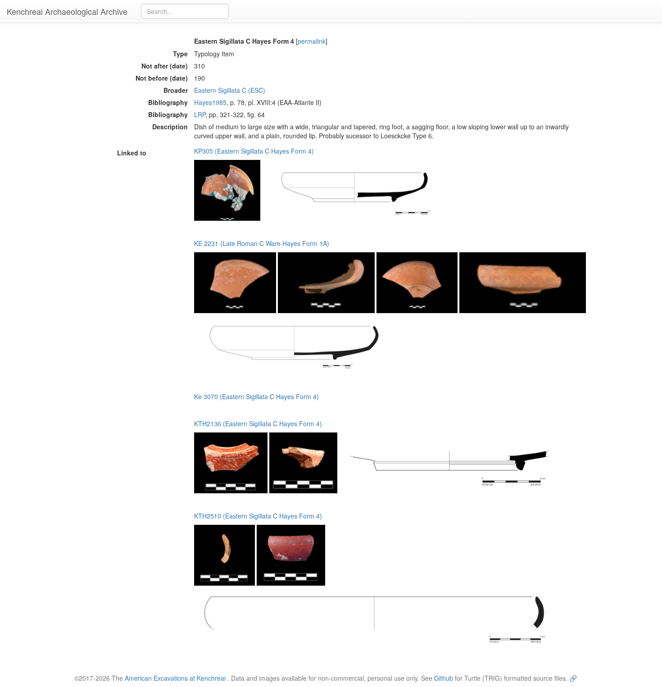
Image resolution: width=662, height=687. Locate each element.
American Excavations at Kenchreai (175, 677)
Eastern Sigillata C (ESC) (229, 90)
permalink (312, 40)
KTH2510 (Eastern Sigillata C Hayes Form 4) (258, 515)
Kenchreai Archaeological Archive (67, 11)
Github (443, 677)
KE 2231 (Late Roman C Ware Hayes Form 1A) (261, 243)
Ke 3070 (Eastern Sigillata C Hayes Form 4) (256, 396)
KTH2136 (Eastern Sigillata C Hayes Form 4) (258, 423)
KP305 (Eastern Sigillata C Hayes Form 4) (254, 150)
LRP (199, 114)
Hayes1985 (210, 102)
